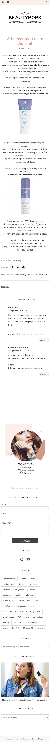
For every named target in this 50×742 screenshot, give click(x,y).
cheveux (22, 584)
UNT (19, 617)
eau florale (7, 611)
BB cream (23, 579)
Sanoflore (19, 595)
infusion (20, 600)
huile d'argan (8, 600)
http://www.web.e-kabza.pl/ (30, 334)
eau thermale (17, 274)
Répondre (43, 340)
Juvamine (31, 589)
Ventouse (41, 628)
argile (26, 617)
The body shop (9, 584)
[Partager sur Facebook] (12, 267)
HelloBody (15, 628)
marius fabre (32, 600)
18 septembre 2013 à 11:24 (18, 351)
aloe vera (30, 595)
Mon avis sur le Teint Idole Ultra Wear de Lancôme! (25, 700)
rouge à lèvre (35, 611)
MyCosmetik (28, 628)
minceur (6, 622)
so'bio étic (7, 595)
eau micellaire (21, 611)
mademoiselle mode (18, 347)
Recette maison (9, 579)
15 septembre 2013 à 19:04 (18, 310)
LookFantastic (8, 617)
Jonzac (28, 274)
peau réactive (40, 274)
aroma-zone (21, 606)
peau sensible (19, 622)
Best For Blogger (38, 739)
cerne (32, 606)
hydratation (34, 584)
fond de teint (38, 617)
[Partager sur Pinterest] (23, 267)
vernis (32, 579)
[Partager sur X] (17, 267)
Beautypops (18, 739)
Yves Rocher (8, 606)
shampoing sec (34, 622)
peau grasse (19, 589)
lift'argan (6, 589)
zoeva (5, 628)
